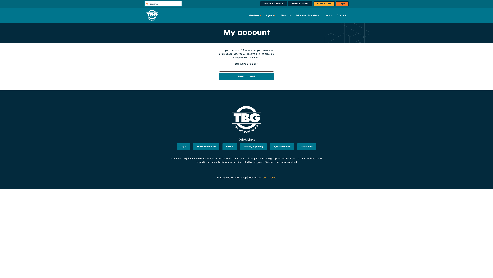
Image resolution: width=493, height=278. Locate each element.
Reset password (246, 76)
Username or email (251, 63)
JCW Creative (268, 177)
